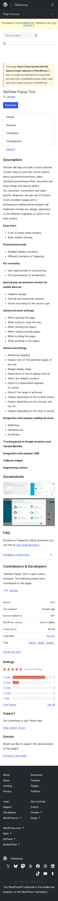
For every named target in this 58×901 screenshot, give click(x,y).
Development (13, 141)
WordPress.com (13, 828)
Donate (36, 812)
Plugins (35, 785)
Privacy (7, 791)
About (6, 774)
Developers (9, 812)
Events (35, 806)
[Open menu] (53, 4)
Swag (35, 817)
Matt (7, 833)
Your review (9, 704)
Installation (12, 133)
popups (50, 643)
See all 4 (50, 636)
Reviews (11, 125)
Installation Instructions (16, 554)
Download (10, 105)
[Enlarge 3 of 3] (50, 502)
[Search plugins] (36, 35)
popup (41, 643)
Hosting (7, 785)
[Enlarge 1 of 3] (23, 485)
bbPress (9, 839)
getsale (11, 96)
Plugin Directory (11, 14)
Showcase (37, 774)
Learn (6, 801)
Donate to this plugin (15, 755)
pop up (32, 643)
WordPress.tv (12, 817)
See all (51, 704)
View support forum (14, 727)
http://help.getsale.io (27, 544)
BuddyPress (11, 844)
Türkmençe (16, 858)
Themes (35, 780)
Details (10, 117)
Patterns (35, 791)
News (6, 780)
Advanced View (12, 651)
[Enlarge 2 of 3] (50, 485)
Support (10, 149)
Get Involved (38, 801)
